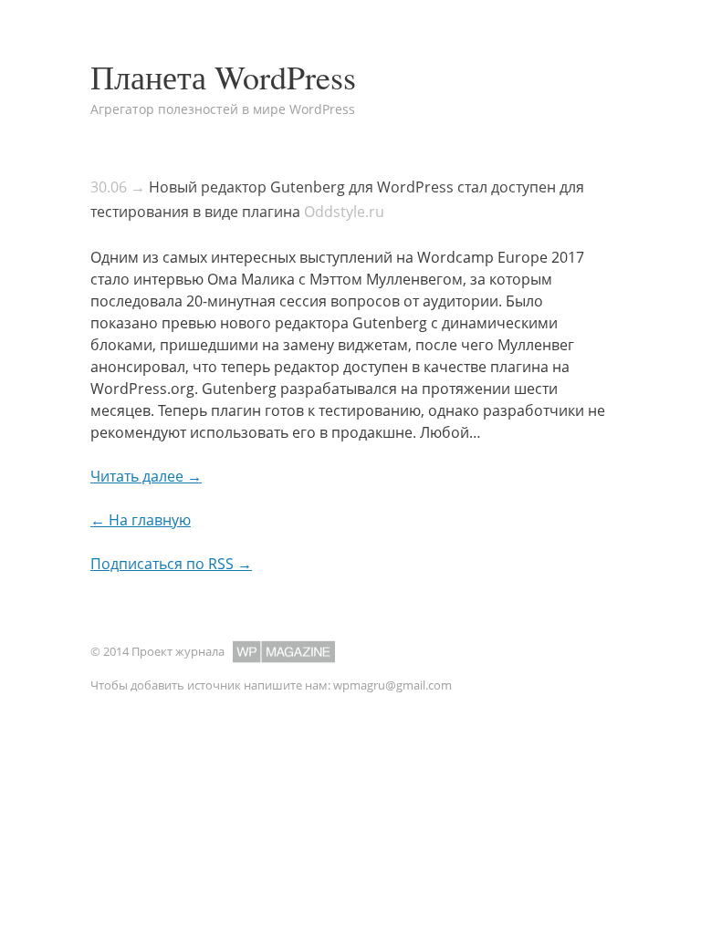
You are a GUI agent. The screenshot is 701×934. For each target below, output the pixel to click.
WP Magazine (284, 652)
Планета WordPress (223, 77)
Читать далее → (146, 476)
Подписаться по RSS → (171, 564)
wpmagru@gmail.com (392, 685)
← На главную (140, 520)
